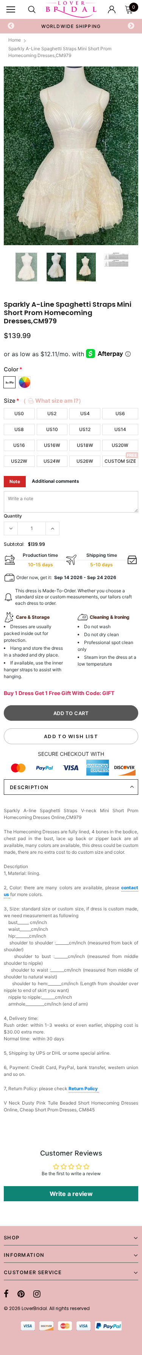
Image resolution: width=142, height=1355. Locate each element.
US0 (19, 413)
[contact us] (9, 894)
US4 (85, 413)
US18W (85, 445)
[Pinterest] (21, 1294)
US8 (19, 429)
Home (14, 40)
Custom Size (120, 461)
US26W (84, 461)
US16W (52, 445)
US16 (19, 445)
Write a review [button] (71, 1193)
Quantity (13, 516)
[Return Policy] (98, 1089)
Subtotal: (14, 544)
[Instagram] (37, 1294)
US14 (120, 429)
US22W (19, 461)
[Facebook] (6, 1294)
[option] (71, 26)
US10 (52, 429)
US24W (52, 461)
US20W (120, 445)
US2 (51, 413)
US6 (120, 413)
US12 (85, 429)
